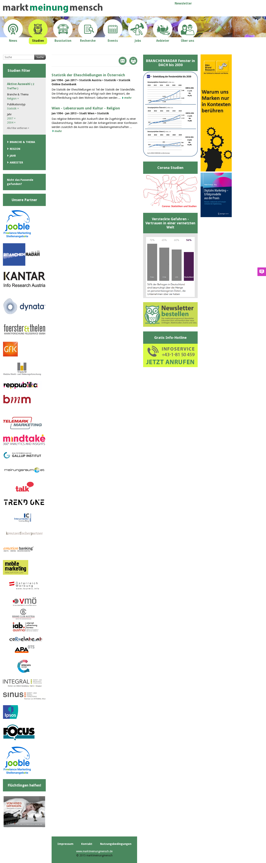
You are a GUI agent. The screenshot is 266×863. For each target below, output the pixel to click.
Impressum (65, 843)
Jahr (13, 155)
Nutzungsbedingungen (115, 843)
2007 (11, 118)
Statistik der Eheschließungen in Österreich (88, 75)
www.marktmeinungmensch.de (94, 851)
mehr (128, 97)
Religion (13, 98)
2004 (11, 122)
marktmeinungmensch (53, 8)
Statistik (13, 108)
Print (133, 61)
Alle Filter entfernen (18, 128)
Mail (123, 61)
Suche (40, 57)
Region (15, 148)
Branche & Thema (22, 142)
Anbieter (16, 162)
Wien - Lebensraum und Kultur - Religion (86, 108)
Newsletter (183, 3)
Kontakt (86, 843)
